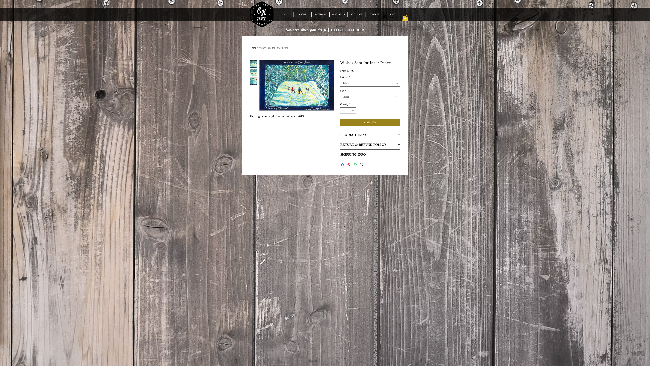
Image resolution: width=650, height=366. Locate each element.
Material (345, 77)
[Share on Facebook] (342, 165)
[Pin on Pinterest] (349, 165)
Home (253, 47)
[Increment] (353, 111)
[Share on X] (362, 165)
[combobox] (370, 83)
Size (343, 90)
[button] (405, 17)
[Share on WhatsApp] (355, 165)
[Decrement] (343, 111)
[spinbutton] (348, 111)
